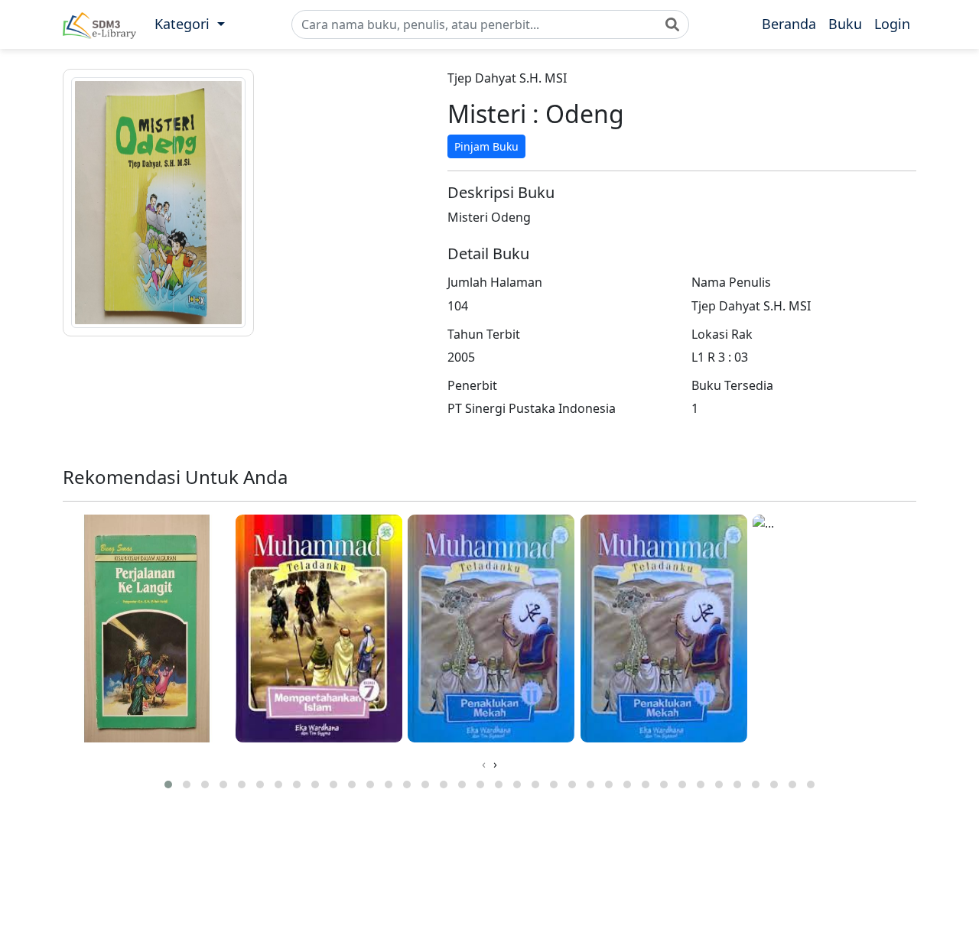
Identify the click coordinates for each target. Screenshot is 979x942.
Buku (845, 24)
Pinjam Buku (486, 146)
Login (892, 24)
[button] (189, 24)
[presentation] (484, 764)
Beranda (789, 24)
